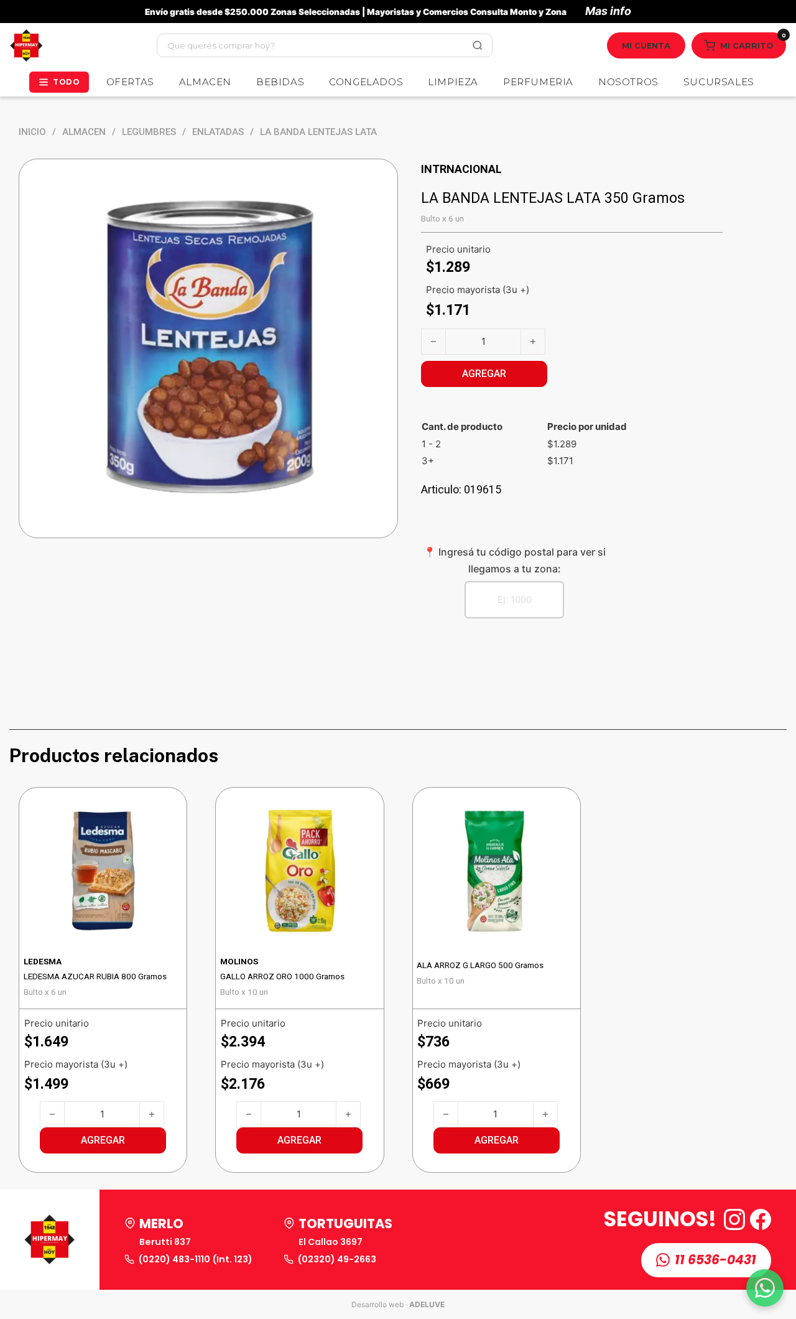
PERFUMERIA (538, 82)
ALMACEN (205, 82)
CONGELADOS (366, 82)
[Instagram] (734, 1219)
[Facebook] (760, 1219)
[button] (103, 1140)
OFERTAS (130, 82)
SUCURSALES (718, 82)
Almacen (84, 131)
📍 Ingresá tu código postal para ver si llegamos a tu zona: (514, 560)
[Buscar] (477, 45)
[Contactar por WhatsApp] (765, 1288)
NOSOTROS (628, 82)
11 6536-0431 (715, 1260)
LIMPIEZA (453, 82)
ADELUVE (427, 1304)
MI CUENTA (646, 45)
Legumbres (149, 131)
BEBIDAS (280, 82)
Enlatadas (218, 131)
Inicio (32, 131)
